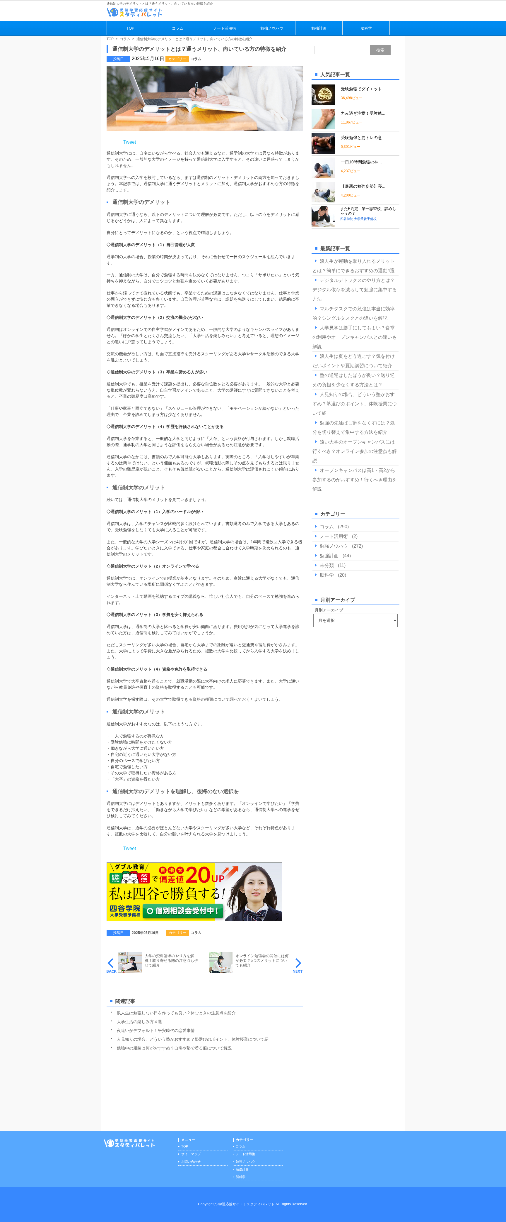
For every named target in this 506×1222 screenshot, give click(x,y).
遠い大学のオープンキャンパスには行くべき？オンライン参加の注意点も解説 (354, 451)
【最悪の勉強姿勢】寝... (363, 186)
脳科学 (366, 28)
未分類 (327, 565)
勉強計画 (318, 28)
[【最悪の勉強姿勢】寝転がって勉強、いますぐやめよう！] (323, 199)
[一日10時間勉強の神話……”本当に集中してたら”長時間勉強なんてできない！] (323, 175)
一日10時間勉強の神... (361, 162)
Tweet (129, 142)
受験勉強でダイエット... (363, 89)
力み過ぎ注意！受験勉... (363, 113)
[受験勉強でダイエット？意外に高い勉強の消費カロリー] (323, 102)
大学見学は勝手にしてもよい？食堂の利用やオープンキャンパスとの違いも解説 (354, 337)
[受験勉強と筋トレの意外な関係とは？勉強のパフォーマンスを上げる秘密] (323, 151)
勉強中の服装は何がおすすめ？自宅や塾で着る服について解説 (174, 1048)
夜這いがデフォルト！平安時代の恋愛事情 (156, 1030)
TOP (130, 28)
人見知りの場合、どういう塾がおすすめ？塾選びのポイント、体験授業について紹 (193, 1039)
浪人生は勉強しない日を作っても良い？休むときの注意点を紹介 (176, 1013)
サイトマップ (191, 1154)
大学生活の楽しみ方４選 (139, 1021)
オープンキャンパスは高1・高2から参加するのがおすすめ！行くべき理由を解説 (354, 480)
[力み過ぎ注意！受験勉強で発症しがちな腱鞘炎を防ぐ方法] (323, 126)
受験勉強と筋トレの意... (363, 137)
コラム (177, 28)
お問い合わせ (191, 1161)
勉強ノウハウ (271, 28)
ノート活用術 (224, 28)
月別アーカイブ (328, 610)
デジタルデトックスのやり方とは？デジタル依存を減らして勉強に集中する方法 (354, 290)
